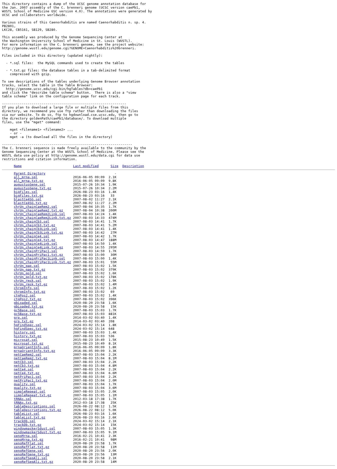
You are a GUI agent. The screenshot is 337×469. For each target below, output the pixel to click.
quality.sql (25, 384)
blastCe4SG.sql (27, 199)
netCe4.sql (24, 369)
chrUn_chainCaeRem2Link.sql (39, 214)
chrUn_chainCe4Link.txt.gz (38, 247)
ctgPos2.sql (25, 295)
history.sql (25, 332)
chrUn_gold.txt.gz (30, 277)
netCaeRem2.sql (27, 354)
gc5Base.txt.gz (27, 314)
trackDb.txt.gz (27, 425)
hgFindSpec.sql (27, 325)
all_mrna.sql (25, 177)
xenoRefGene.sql (28, 450)
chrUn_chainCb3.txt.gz (34, 225)
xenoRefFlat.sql (28, 443)
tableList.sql (26, 414)
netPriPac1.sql (27, 377)
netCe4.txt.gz (26, 373)
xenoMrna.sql (25, 436)
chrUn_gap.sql (26, 266)
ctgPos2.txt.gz (27, 299)
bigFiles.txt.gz (28, 195)
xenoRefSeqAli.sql (30, 458)
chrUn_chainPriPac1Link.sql (39, 258)
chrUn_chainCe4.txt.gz (34, 240)
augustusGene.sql (29, 184)
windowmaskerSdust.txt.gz (37, 432)
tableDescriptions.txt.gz (37, 410)
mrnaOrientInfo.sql (31, 347)
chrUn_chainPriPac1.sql (35, 251)
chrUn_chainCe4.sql (31, 236)
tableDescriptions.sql (34, 406)
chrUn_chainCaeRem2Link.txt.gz (42, 218)
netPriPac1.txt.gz (30, 380)
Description (133, 166)
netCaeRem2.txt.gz (30, 358)
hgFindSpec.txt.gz (30, 328)
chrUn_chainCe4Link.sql (35, 243)
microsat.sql (25, 340)
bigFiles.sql (25, 192)
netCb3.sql (24, 362)
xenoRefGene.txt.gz (31, 454)
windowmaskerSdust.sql (34, 428)
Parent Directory (29, 173)
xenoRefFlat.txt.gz (31, 447)
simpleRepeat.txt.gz (32, 395)
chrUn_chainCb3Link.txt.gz (38, 232)
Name (18, 166)
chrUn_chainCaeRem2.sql (35, 206)
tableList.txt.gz (29, 417)
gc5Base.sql (25, 310)
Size (114, 166)
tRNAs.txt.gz (25, 402)
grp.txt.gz (24, 321)
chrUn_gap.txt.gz (29, 269)
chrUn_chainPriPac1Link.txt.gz (42, 262)
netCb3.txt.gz (26, 365)
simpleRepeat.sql (29, 391)
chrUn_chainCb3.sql (31, 221)
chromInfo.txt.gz (29, 292)
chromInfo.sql (26, 288)
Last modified (86, 166)
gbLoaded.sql (25, 303)
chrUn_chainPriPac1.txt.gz (38, 255)
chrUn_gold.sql (27, 273)
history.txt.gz (27, 336)
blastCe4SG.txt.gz (30, 203)
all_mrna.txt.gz (28, 181)
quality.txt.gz (27, 388)
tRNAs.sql (23, 399)
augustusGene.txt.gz (32, 188)
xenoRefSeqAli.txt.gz (33, 462)
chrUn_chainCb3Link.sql (35, 229)
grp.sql (21, 317)
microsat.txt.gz (28, 343)
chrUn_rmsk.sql (27, 280)
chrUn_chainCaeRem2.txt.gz (38, 210)
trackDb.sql (25, 421)
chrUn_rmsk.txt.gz (30, 284)
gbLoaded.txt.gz (28, 306)
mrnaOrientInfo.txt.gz (34, 351)
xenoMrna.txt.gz (28, 439)
